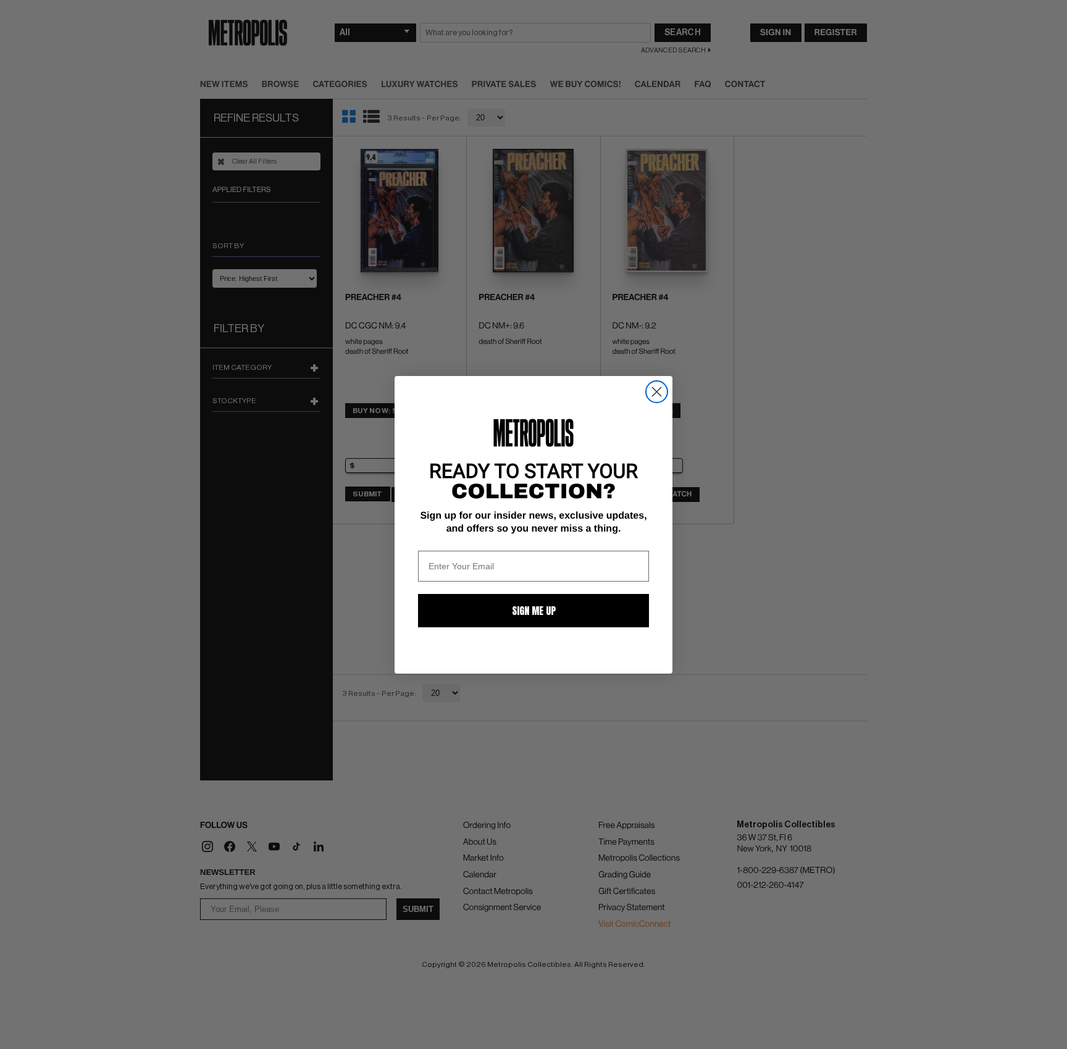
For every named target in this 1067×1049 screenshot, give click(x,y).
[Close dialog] (656, 392)
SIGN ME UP (534, 610)
